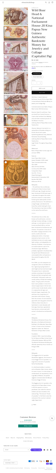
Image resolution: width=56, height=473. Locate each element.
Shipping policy (49, 468)
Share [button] (34, 404)
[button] (3, 2)
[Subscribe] (28, 449)
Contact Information (28, 441)
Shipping (40, 62)
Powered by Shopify (19, 468)
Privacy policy (34, 468)
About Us (13, 437)
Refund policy (28, 437)
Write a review (28, 426)
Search (7, 437)
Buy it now (42, 92)
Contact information (48, 469)
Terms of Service (37, 437)
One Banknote (36, 73)
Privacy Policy (46, 437)
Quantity (33, 80)
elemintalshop (12, 468)
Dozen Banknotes (37, 76)
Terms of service (41, 468)
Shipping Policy (20, 437)
